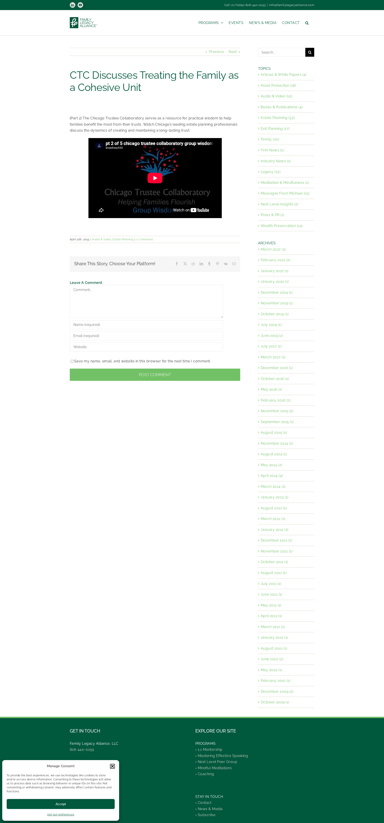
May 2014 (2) (271, 465)
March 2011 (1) (273, 627)
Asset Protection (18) (278, 85)
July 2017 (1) (271, 346)
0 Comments (144, 239)
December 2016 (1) (277, 368)
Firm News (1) (272, 150)
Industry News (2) (276, 161)
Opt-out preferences (60, 814)
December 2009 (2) (277, 691)
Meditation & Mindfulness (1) (285, 183)
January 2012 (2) (274, 530)
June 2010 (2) (272, 659)
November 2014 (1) (277, 443)
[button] (112, 766)
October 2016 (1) (275, 379)
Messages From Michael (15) (285, 193)
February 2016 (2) (275, 400)
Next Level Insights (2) (279, 204)
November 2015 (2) (277, 411)
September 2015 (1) (277, 422)
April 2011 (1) (271, 616)
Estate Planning (122, 239)
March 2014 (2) (273, 486)
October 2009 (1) (275, 702)
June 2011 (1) (271, 594)
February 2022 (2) (275, 260)
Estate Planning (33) (278, 118)
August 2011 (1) (273, 573)
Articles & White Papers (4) (283, 74)
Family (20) (270, 139)
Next (233, 52)
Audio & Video (101, 239)
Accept (61, 804)
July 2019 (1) (271, 325)
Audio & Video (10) (276, 96)
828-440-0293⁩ (82, 749)
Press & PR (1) (272, 215)
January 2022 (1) (274, 271)
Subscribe (206, 815)
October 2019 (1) (275, 314)
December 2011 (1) (276, 540)
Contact (204, 803)
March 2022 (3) (273, 249)
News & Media (210, 809)
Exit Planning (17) (275, 128)
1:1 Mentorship (210, 749)
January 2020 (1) (275, 281)
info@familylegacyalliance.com (291, 5)
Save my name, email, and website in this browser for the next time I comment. (142, 361)
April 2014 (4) (272, 476)
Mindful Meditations (215, 768)
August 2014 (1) (274, 454)
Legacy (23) (270, 172)
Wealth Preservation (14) (282, 226)
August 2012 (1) (274, 508)
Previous (216, 52)
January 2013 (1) (274, 497)
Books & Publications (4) (282, 107)
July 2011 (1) (271, 584)
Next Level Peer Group (217, 762)
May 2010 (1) (271, 670)
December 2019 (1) (276, 292)
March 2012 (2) (273, 519)
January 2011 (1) (274, 637)
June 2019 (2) (272, 335)
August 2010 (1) (274, 648)
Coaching (206, 774)
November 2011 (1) (276, 551)
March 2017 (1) (273, 357)
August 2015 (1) (274, 432)
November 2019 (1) (277, 303)
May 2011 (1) (271, 605)
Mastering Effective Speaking (223, 756)
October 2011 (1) (274, 562)
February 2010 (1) (275, 680)
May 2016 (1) (271, 389)
